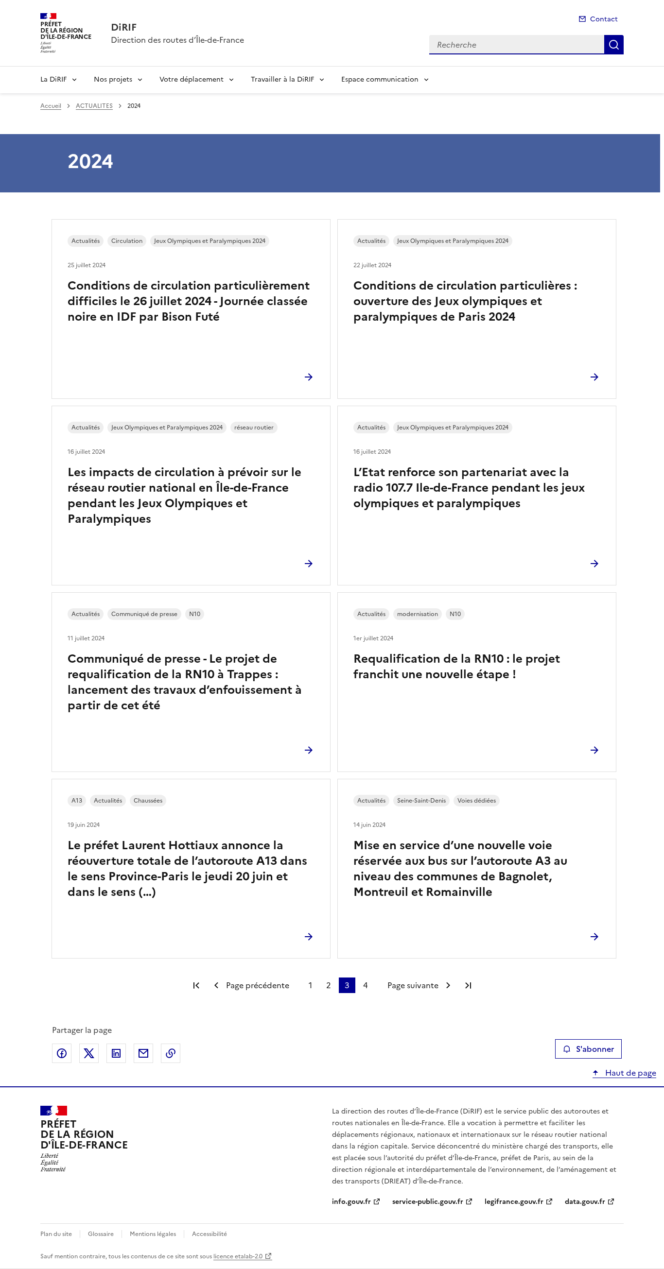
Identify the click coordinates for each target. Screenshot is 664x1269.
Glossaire (101, 1234)
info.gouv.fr (351, 1202)
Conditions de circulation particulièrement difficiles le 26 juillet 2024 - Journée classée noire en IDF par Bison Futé (189, 301)
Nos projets (113, 79)
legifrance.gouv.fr (514, 1202)
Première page (196, 985)
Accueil (50, 106)
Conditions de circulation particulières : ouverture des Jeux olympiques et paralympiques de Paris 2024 (465, 301)
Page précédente (257, 985)
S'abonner (595, 1049)
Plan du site (56, 1234)
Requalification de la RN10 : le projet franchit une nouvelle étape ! (456, 666)
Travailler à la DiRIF (282, 79)
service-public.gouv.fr (427, 1202)
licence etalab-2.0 (237, 1256)
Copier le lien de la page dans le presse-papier (170, 1053)
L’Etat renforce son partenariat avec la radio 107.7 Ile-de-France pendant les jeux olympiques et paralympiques (469, 487)
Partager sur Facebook (61, 1053)
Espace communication (380, 79)
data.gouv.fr (585, 1202)
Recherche (614, 44)
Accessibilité (209, 1234)
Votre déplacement (191, 79)
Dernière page (468, 985)
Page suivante (412, 985)
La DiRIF (53, 79)
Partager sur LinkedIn (116, 1053)
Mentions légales (153, 1234)
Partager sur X (89, 1053)
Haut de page (629, 1073)
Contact (604, 19)
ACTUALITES (94, 106)
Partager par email (143, 1053)
